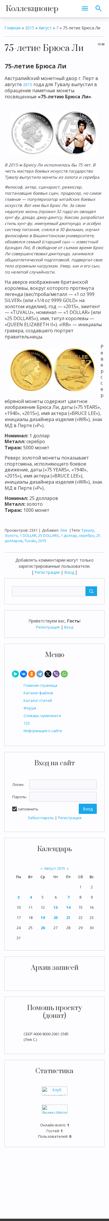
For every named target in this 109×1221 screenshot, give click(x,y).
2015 (29, 28)
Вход (68, 627)
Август (45, 28)
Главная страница (40, 685)
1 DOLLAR (28, 535)
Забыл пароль (41, 817)
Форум (30, 708)
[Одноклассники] (31, 673)
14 (68, 907)
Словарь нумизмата (42, 715)
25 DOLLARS (48, 535)
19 (43, 917)
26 (43, 927)
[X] (47, 673)
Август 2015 (54, 868)
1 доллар (69, 535)
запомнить (28, 809)
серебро (86, 535)
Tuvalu (30, 540)
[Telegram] (39, 673)
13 (55, 907)
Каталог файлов (38, 692)
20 (55, 917)
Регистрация (48, 627)
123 (27, 723)
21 (68, 917)
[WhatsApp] (64, 673)
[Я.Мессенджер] (15, 673)
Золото (11, 535)
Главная (12, 28)
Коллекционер (32, 9)
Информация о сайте (43, 730)
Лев (63, 530)
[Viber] (56, 673)
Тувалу (87, 530)
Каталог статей (38, 700)
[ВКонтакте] (23, 673)
